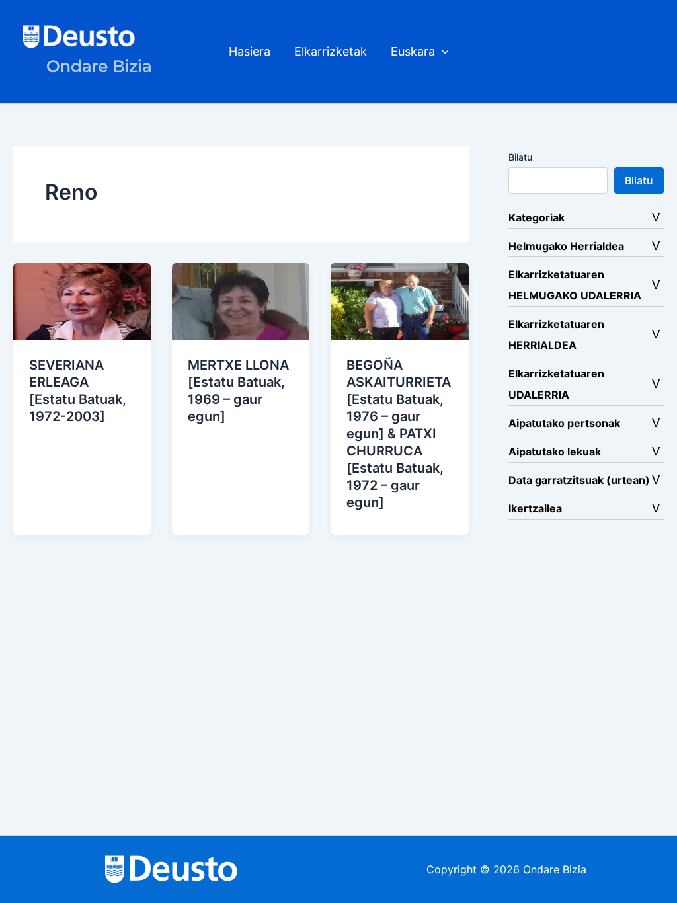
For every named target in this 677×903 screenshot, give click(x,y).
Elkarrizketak (330, 51)
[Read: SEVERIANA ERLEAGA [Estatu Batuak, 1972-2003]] (82, 300)
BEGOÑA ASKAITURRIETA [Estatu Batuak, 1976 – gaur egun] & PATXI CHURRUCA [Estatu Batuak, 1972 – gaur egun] (398, 433)
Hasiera (249, 51)
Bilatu (520, 157)
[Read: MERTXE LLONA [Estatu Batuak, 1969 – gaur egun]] (240, 300)
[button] (442, 51)
